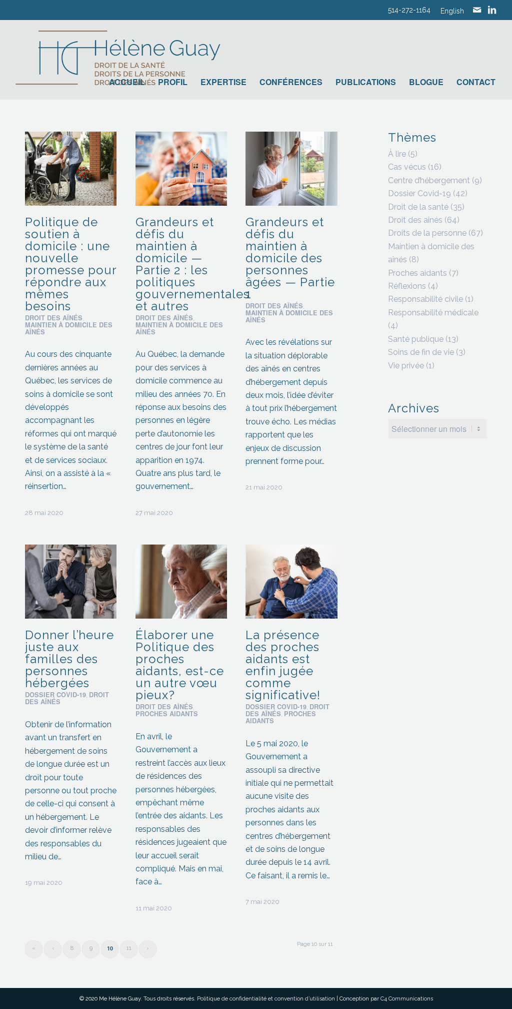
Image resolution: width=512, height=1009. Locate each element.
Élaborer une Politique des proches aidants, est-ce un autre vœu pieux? (180, 665)
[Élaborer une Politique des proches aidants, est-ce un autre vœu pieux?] (181, 582)
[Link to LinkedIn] (492, 10)
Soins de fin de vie (421, 352)
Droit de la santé (418, 207)
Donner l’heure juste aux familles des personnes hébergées (69, 659)
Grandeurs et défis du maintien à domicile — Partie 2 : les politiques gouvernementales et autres (193, 264)
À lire (397, 154)
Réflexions (407, 286)
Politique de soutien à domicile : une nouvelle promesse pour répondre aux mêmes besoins (70, 264)
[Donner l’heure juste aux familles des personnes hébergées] (70, 582)
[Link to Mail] (477, 10)
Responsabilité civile (425, 299)
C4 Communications (406, 998)
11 (129, 948)
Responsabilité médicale (433, 312)
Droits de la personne (427, 233)
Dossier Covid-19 (55, 694)
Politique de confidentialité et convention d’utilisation (266, 998)
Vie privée (406, 365)
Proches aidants (167, 713)
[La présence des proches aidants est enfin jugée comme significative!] (291, 582)
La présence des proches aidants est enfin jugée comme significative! (283, 665)
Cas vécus (407, 167)
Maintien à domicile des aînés (68, 328)
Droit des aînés (53, 317)
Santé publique (416, 339)
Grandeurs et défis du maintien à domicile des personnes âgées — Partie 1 (290, 258)
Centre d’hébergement (429, 180)
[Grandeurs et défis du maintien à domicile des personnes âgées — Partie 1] (291, 169)
